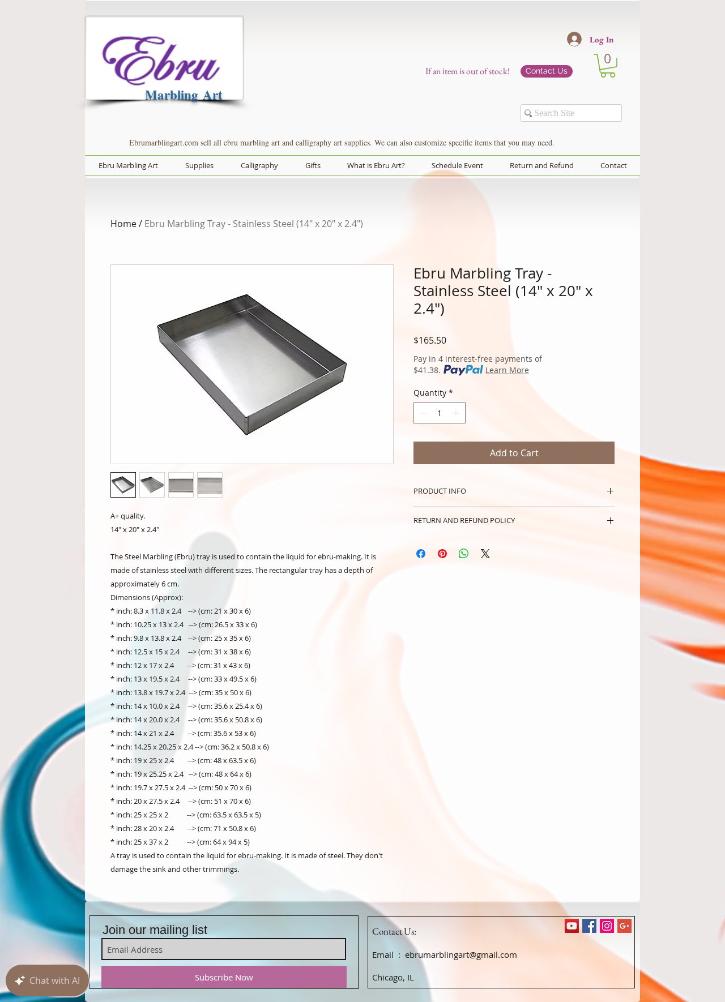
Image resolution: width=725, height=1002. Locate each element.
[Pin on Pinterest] (442, 553)
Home (123, 223)
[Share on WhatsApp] (464, 553)
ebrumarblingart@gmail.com (461, 954)
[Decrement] (422, 413)
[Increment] (457, 413)
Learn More (507, 370)
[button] (608, 66)
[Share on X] (485, 553)
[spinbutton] (439, 413)
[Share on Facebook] (421, 553)
